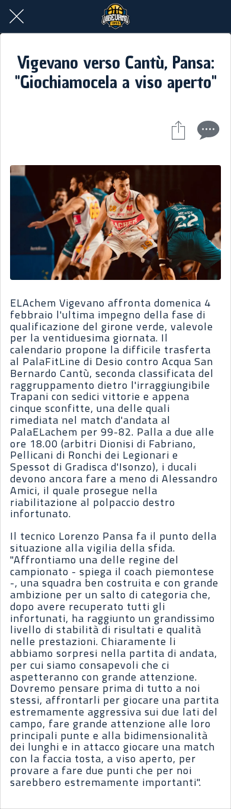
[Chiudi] (16, 16)
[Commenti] (206, 129)
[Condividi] (178, 129)
